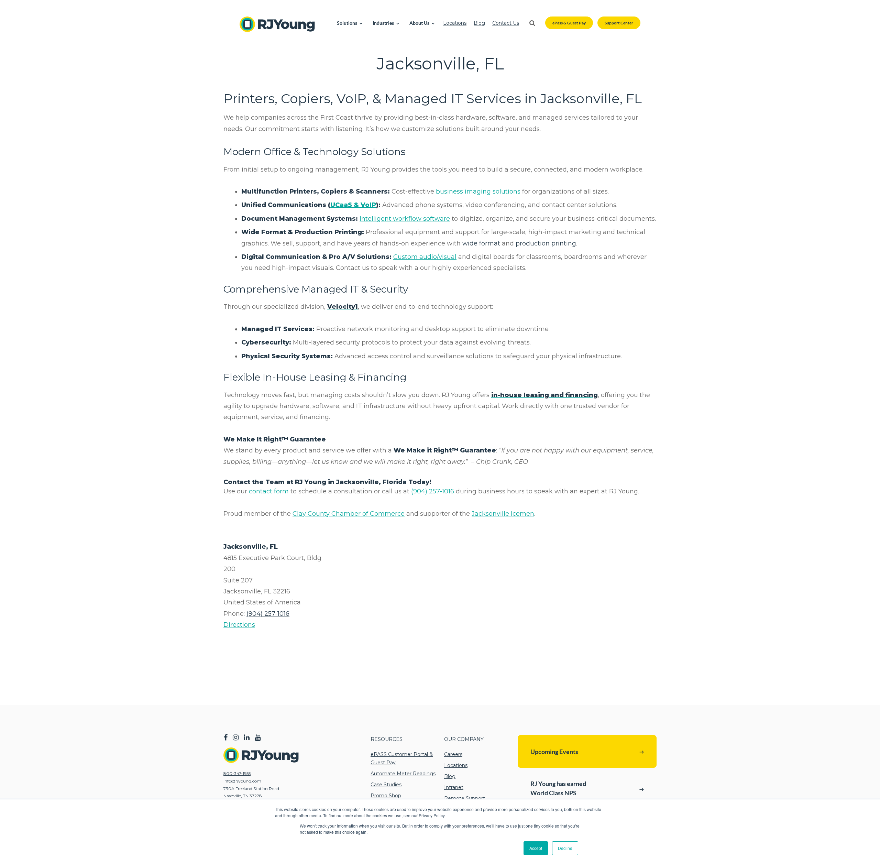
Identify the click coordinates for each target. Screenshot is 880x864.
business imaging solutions (478, 191)
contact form (269, 491)
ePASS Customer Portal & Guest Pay (402, 758)
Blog (479, 23)
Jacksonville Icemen (503, 513)
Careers (453, 754)
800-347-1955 (237, 773)
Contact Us (505, 23)
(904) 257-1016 (433, 491)
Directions (239, 624)
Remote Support (464, 798)
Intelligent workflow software (405, 218)
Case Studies (386, 784)
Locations (454, 23)
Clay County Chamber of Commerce (349, 513)
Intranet (453, 787)
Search (532, 23)
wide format (481, 243)
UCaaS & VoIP (353, 205)
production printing (546, 243)
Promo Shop (386, 795)
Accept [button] (535, 848)
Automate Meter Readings (403, 773)
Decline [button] (565, 848)
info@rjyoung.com (242, 781)
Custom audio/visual (424, 257)
